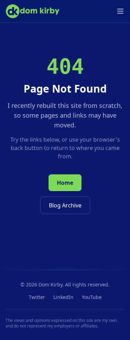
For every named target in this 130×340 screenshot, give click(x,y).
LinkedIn (63, 297)
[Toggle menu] (120, 11)
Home (65, 183)
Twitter (37, 297)
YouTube (92, 297)
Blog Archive (65, 205)
